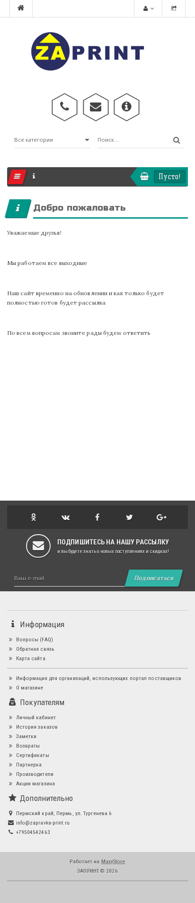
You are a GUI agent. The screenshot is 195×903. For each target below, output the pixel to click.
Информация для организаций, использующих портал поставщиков (97, 678)
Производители (33, 774)
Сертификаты (31, 755)
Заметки (25, 736)
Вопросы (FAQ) (33, 639)
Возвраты (27, 745)
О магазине (28, 687)
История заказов (36, 727)
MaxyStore (113, 861)
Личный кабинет (35, 717)
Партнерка (28, 764)
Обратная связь (34, 649)
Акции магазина (34, 783)
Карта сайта (29, 658)
